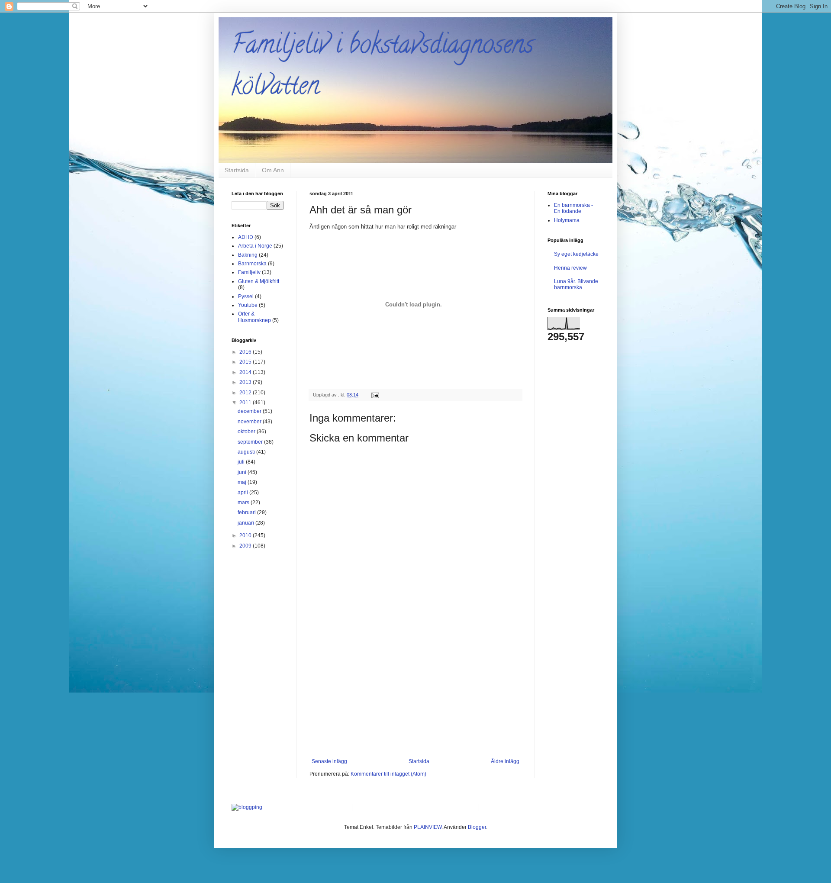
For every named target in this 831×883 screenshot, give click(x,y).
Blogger (477, 827)
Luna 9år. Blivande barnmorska (576, 284)
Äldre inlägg (505, 761)
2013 (246, 382)
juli (242, 462)
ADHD (245, 237)
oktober (247, 432)
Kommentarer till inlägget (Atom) (388, 774)
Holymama (567, 220)
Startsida (237, 170)
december (250, 411)
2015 (246, 362)
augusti (247, 452)
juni (243, 472)
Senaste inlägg (329, 761)
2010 (246, 535)
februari (247, 512)
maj (243, 482)
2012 (246, 393)
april (243, 493)
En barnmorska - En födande (573, 208)
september (251, 442)
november (250, 422)
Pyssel (246, 296)
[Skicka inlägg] (374, 394)
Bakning (248, 255)
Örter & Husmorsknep (254, 317)
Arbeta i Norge (255, 246)
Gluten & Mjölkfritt (258, 281)
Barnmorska (252, 264)
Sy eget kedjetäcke (576, 254)
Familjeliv (249, 272)
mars (244, 503)
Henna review (570, 268)
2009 (246, 546)
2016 (246, 352)
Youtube (248, 305)
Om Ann (273, 170)
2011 (246, 403)
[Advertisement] (415, 693)
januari (246, 523)
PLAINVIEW (427, 827)
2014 (246, 372)
